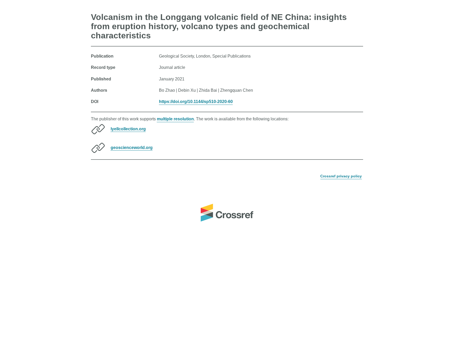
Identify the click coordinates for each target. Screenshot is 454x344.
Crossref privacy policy (341, 176)
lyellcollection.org (128, 128)
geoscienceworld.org (132, 147)
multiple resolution (175, 119)
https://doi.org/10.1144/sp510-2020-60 (196, 101)
